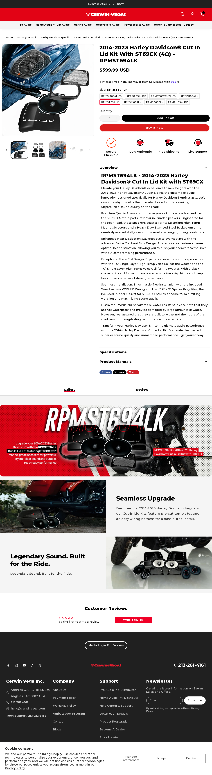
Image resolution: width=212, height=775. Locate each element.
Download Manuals (114, 713)
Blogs (57, 729)
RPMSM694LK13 (112, 96)
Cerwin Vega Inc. (25, 681)
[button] (182, 14)
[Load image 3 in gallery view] (57, 150)
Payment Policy (64, 697)
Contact (58, 721)
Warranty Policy (64, 705)
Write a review (133, 619)
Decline (191, 758)
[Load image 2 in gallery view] (38, 150)
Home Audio (44, 24)
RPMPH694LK (190, 96)
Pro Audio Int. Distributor (118, 689)
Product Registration (115, 721)
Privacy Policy (15, 768)
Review (142, 390)
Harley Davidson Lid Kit (87, 37)
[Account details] (192, 14)
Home (9, 37)
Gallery (69, 390)
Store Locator (109, 737)
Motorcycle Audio (108, 24)
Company (63, 681)
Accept (161, 758)
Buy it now (154, 127)
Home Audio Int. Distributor (120, 697)
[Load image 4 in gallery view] (76, 150)
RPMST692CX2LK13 (164, 96)
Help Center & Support (116, 705)
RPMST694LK (110, 102)
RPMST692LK (155, 102)
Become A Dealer (112, 729)
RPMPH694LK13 (179, 102)
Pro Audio (25, 24)
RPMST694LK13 (137, 96)
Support (109, 681)
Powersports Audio (137, 24)
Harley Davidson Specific (55, 37)
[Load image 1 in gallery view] (19, 150)
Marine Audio (83, 24)
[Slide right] (90, 150)
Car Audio (63, 24)
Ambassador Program (69, 713)
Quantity (105, 111)
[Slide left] (6, 150)
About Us (59, 689)
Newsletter (159, 681)
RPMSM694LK (133, 102)
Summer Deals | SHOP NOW (106, 3)
